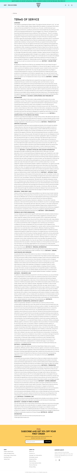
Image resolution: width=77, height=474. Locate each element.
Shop (5, 5)
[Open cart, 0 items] (72, 5)
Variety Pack (7, 459)
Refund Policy (32, 461)
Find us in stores (12, 5)
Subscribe (47, 441)
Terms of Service (33, 465)
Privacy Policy (32, 466)
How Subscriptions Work (35, 463)
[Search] (65, 5)
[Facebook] (56, 460)
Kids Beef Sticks (7, 457)
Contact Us (32, 453)
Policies (14, 13)
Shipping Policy (33, 459)
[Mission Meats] (38, 5)
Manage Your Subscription (35, 455)
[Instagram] (59, 460)
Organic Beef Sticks (8, 451)
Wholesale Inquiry (33, 457)
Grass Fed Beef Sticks (9, 453)
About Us (31, 451)
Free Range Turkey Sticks (10, 455)
